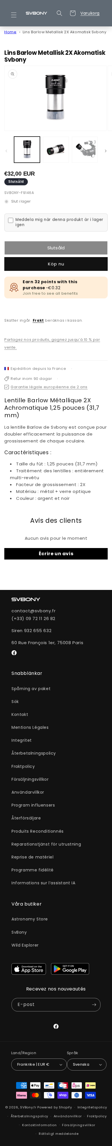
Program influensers (33, 805)
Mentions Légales (30, 727)
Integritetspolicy (92, 1107)
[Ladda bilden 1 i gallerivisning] (27, 149)
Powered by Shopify (54, 1107)
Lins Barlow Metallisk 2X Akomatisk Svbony (65, 32)
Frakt (38, 320)
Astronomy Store (29, 919)
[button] (17, 15)
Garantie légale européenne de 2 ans (49, 386)
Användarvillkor (27, 792)
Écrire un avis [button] (56, 553)
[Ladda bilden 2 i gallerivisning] (56, 149)
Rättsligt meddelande (59, 1133)
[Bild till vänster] (6, 151)
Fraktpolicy (23, 766)
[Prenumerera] (94, 1004)
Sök (15, 701)
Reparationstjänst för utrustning (46, 844)
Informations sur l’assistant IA (43, 883)
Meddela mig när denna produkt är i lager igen (59, 222)
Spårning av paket (31, 689)
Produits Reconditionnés (37, 831)
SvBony (19, 932)
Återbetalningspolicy (33, 753)
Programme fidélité (32, 870)
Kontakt (19, 714)
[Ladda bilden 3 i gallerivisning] (85, 149)
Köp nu (56, 264)
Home (10, 32)
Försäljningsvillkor (30, 779)
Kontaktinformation (39, 1125)
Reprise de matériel (32, 857)
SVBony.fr (28, 1107)
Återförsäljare (26, 818)
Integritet (21, 740)
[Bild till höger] (105, 151)
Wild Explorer (25, 945)
